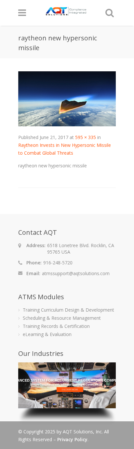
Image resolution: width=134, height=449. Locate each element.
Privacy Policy (72, 439)
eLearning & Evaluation (47, 334)
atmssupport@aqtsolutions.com (76, 273)
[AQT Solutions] (66, 12)
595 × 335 (85, 137)
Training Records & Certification (56, 326)
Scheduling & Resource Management (62, 318)
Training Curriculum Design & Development (68, 310)
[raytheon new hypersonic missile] (67, 124)
